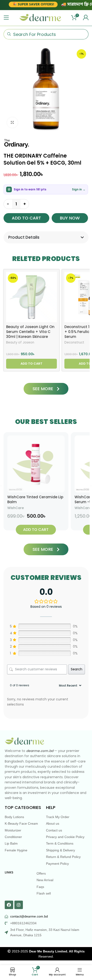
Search (76, 669)
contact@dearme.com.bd (29, 916)
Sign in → (78, 189)
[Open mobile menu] (6, 17)
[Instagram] (18, 905)
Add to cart (26, 218)
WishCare (15, 508)
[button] (31, 364)
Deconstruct (74, 342)
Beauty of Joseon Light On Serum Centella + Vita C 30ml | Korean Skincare (30, 331)
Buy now (70, 218)
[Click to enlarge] (12, 122)
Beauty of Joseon (20, 342)
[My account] (85, 17)
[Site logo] (40, 17)
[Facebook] (9, 905)
